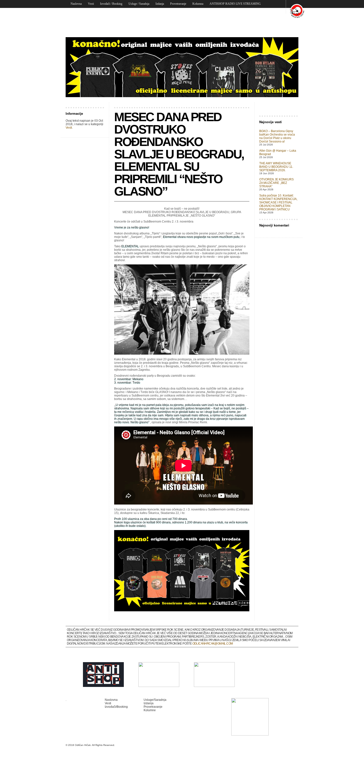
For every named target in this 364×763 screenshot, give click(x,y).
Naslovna (76, 3)
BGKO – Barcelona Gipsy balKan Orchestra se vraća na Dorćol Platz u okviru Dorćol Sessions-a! (277, 136)
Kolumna (197, 3)
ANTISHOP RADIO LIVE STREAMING (235, 3)
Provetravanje (178, 3)
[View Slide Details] (182, 67)
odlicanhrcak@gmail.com (212, 643)
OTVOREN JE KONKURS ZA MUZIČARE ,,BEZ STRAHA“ (276, 183)
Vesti (91, 3)
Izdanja (160, 3)
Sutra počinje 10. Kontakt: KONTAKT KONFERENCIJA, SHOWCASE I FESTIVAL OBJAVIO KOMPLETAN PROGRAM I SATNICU (278, 202)
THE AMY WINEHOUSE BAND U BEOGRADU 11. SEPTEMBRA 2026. (276, 167)
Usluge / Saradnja (139, 3)
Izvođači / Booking (111, 3)
